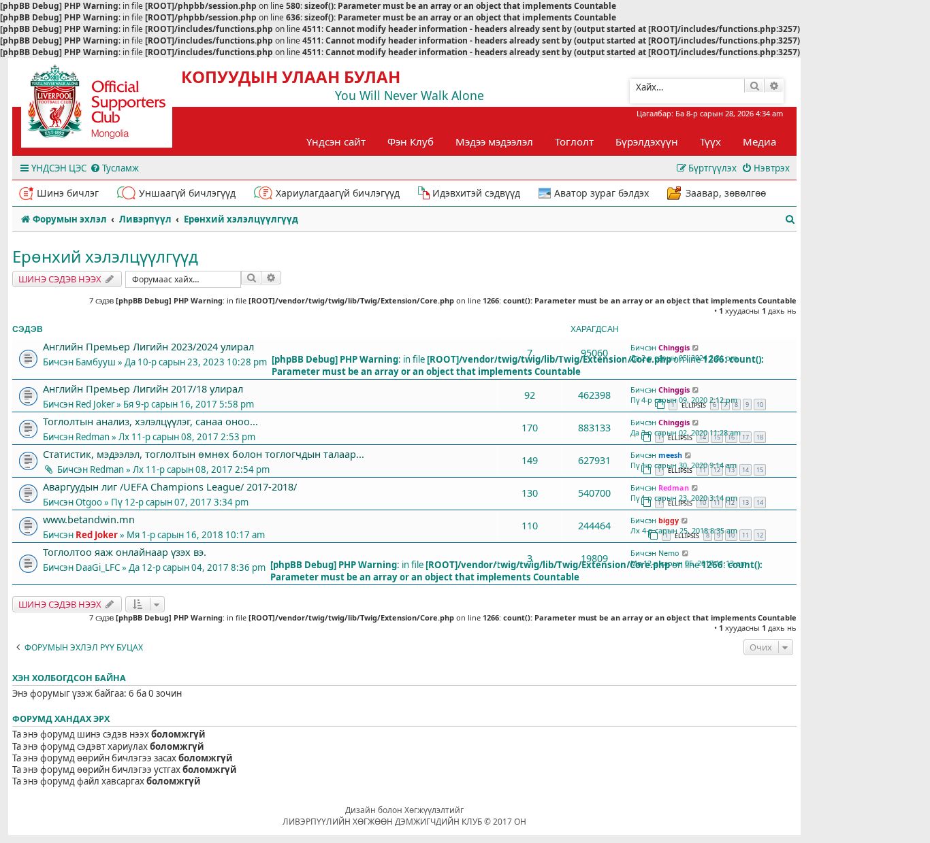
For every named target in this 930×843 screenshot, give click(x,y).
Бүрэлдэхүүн (646, 141)
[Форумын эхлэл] (109, 106)
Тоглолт (574, 141)
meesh (670, 455)
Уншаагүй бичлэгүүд (187, 192)
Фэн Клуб (410, 141)
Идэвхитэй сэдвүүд (476, 192)
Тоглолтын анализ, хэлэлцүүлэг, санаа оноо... (150, 421)
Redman (93, 437)
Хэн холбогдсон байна (69, 678)
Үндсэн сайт (336, 141)
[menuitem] (114, 168)
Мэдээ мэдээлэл (494, 141)
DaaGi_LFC (98, 567)
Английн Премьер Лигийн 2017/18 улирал (143, 388)
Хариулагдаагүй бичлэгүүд (338, 192)
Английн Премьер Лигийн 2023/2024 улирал (148, 346)
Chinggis (674, 347)
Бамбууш (96, 362)
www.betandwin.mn (89, 519)
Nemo (668, 553)
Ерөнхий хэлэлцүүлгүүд (105, 256)
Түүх (710, 141)
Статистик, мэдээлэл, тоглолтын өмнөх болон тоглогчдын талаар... (203, 454)
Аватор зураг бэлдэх (601, 192)
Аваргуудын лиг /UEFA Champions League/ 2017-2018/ (170, 486)
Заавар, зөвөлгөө (726, 192)
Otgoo (89, 502)
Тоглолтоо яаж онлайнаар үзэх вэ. (124, 552)
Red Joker (95, 404)
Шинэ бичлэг (68, 192)
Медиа (759, 141)
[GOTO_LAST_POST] (696, 347)
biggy (668, 520)
